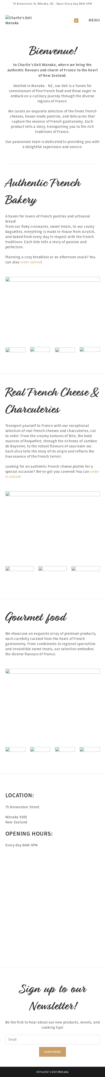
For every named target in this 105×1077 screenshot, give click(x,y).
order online (31, 262)
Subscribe (52, 1052)
